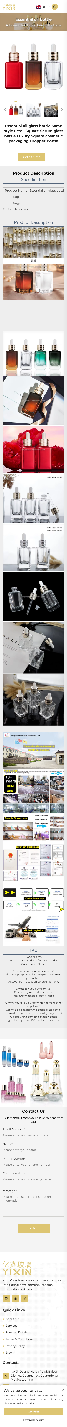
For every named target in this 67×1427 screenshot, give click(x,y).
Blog (9, 1352)
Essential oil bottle (49, 25)
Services (11, 1325)
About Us (12, 1319)
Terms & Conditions (19, 1339)
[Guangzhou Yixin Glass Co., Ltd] (9, 6)
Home (13, 25)
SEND (33, 1228)
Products (27, 25)
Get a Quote (31, 157)
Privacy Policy (15, 1346)
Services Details (17, 1332)
